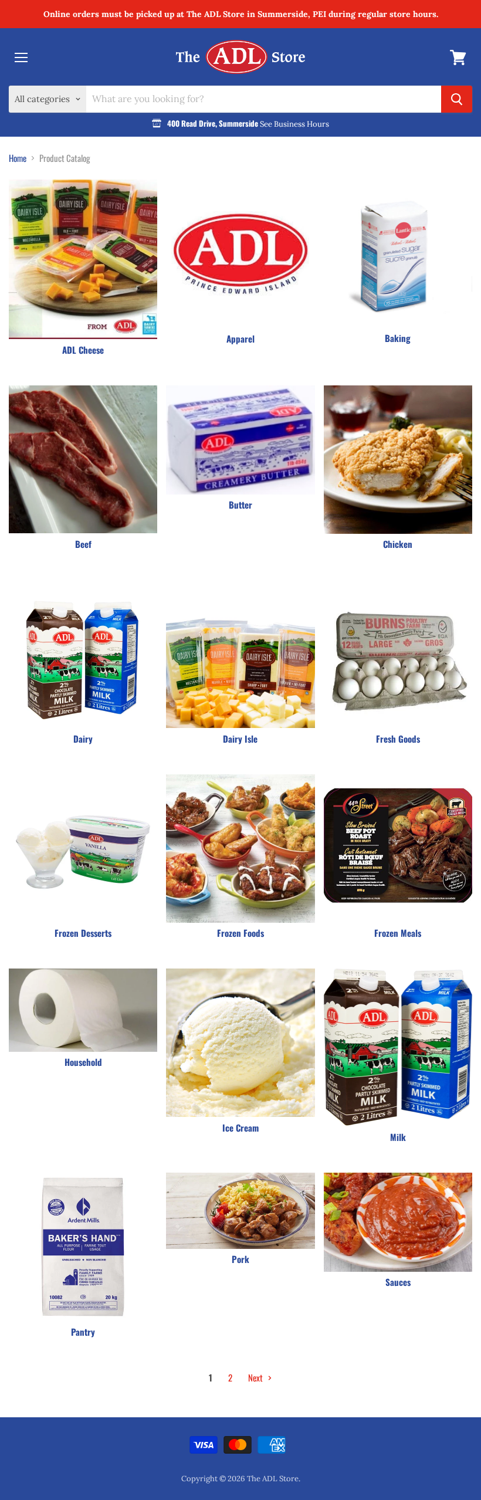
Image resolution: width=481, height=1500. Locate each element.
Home (17, 158)
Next (256, 1377)
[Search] (456, 99)
